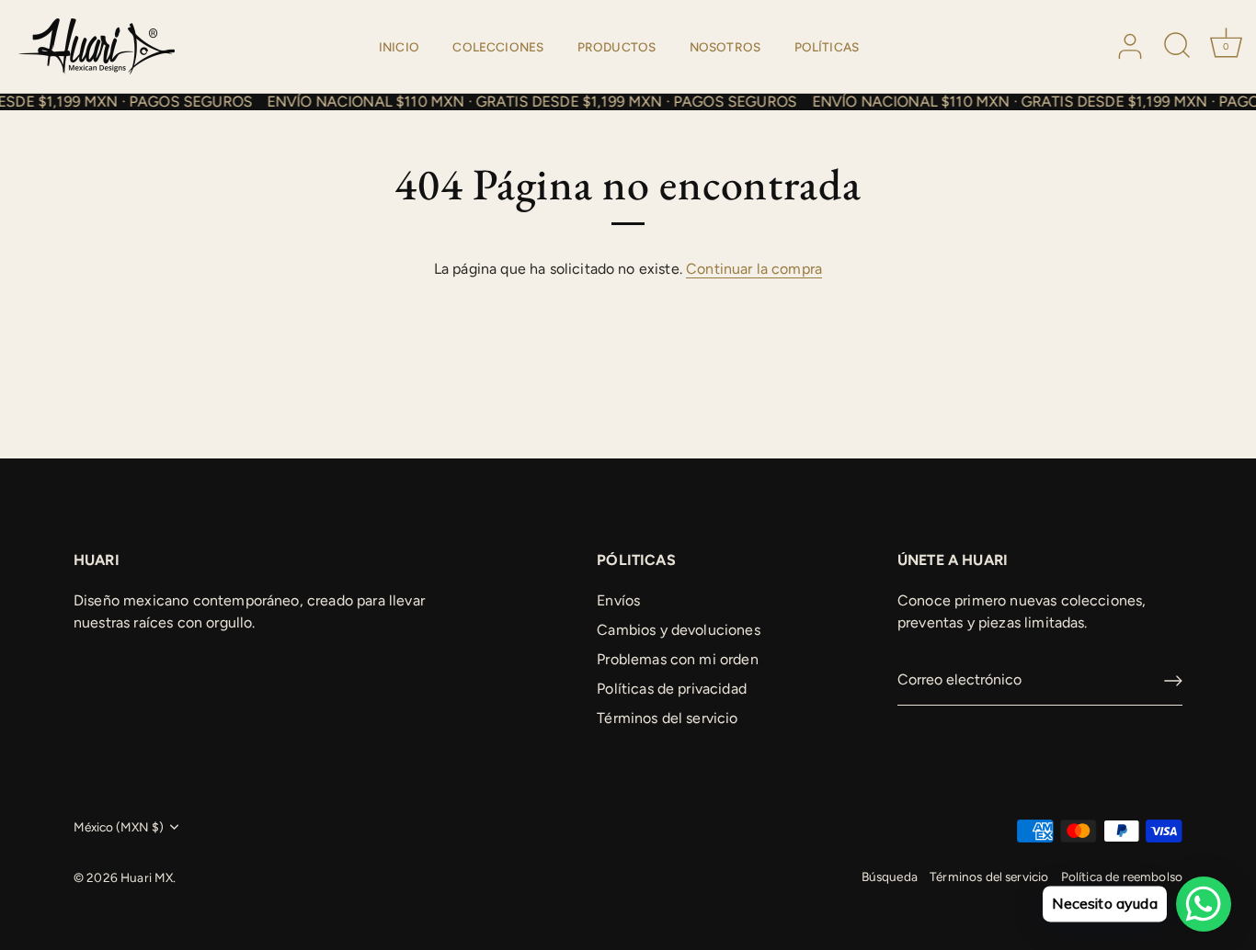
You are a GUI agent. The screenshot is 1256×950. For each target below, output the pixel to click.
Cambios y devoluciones (678, 630)
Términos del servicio (667, 718)
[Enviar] (1173, 681)
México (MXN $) (119, 827)
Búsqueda (890, 876)
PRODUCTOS (616, 47)
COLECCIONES (497, 47)
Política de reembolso (1121, 876)
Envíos (618, 600)
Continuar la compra (754, 268)
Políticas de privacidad (672, 688)
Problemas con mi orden (678, 659)
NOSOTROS (725, 47)
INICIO (399, 47)
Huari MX (146, 877)
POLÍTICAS (826, 47)
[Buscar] (1178, 47)
